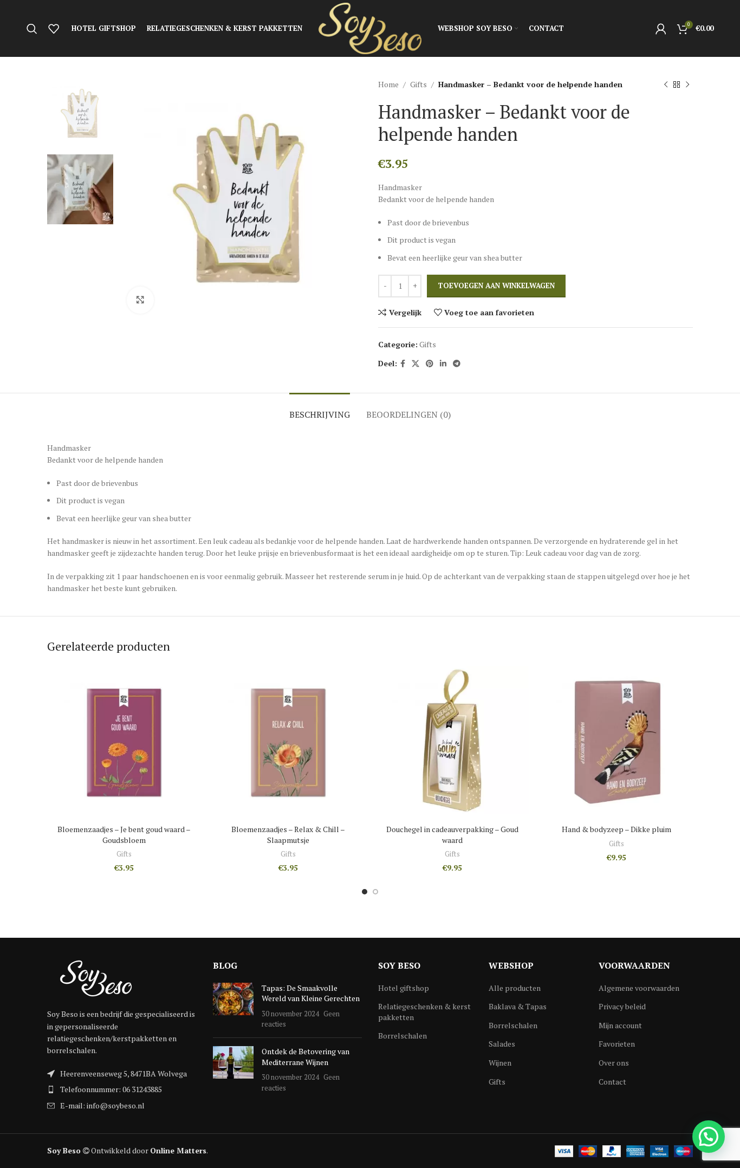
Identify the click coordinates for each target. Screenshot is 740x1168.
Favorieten (617, 1044)
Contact (612, 1081)
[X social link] (415, 363)
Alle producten (515, 988)
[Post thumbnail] (233, 1006)
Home (388, 84)
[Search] (32, 29)
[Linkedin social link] (443, 363)
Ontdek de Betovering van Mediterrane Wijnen (305, 1056)
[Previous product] (665, 84)
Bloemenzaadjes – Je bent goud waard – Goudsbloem (124, 834)
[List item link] (122, 1089)
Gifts (418, 84)
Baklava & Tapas (518, 1006)
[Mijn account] (661, 29)
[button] (708, 1136)
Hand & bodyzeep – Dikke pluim (616, 829)
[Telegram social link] (457, 363)
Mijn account (620, 1025)
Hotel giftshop (403, 988)
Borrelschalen (402, 1035)
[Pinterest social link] (430, 363)
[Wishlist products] (53, 29)
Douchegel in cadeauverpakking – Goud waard (452, 834)
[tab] (319, 409)
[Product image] (123, 742)
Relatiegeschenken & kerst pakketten (424, 1011)
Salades (502, 1044)
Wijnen (500, 1062)
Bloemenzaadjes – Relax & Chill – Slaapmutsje (288, 834)
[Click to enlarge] (140, 300)
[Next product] (687, 84)
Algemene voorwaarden (639, 988)
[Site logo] (370, 27)
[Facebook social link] (402, 363)
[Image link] (96, 977)
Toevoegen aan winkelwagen (496, 285)
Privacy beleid (622, 1006)
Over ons (614, 1062)
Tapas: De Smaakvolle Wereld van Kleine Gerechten (311, 993)
